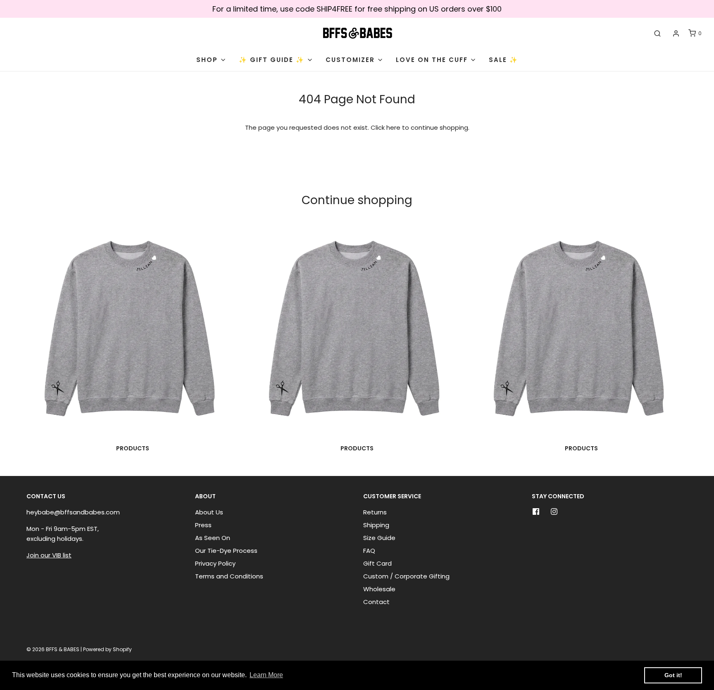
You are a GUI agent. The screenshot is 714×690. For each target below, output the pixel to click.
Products (132, 448)
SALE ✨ (503, 59)
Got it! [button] (673, 675)
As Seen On (212, 537)
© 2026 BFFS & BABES (52, 649)
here (393, 127)
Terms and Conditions (229, 576)
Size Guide (379, 537)
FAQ (369, 550)
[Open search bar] (657, 33)
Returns (375, 512)
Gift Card (377, 563)
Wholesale (379, 589)
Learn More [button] (266, 674)
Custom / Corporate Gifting (406, 576)
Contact (376, 601)
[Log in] (676, 33)
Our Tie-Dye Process (226, 550)
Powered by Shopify (107, 649)
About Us (209, 512)
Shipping (376, 525)
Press (203, 525)
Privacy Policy (215, 563)
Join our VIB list (48, 555)
